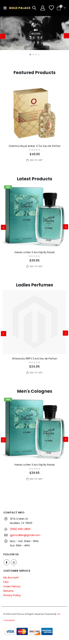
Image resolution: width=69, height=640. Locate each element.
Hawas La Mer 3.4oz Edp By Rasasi (35, 252)
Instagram (14, 562)
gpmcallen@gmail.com (25, 535)
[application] (34, 36)
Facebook (7, 562)
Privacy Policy (12, 595)
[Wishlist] (51, 8)
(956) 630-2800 (20, 529)
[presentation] (2, 36)
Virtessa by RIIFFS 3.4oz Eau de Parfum (34, 358)
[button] (30, 54)
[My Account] (43, 8)
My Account (11, 577)
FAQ (5, 582)
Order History (12, 586)
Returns (8, 591)
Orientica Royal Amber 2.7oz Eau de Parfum (35, 146)
